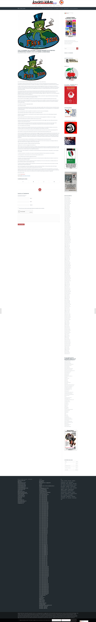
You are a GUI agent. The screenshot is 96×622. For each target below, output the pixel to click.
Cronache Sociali (20, 489)
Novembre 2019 (66, 278)
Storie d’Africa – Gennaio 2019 (43, 606)
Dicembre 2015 (66, 329)
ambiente (62, 480)
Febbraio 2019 (66, 288)
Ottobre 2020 (66, 266)
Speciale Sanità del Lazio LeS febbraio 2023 (45, 605)
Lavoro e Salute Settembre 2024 (44, 592)
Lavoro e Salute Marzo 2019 (43, 557)
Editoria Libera (20, 491)
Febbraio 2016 (66, 326)
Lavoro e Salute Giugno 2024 (43, 532)
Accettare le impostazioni (56, 620)
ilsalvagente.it (66, 408)
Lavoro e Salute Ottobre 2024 (43, 581)
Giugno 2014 (66, 348)
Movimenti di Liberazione (21, 492)
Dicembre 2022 (66, 238)
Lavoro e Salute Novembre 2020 (44, 570)
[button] (70, 27)
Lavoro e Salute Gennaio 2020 (43, 520)
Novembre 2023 (66, 227)
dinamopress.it (66, 391)
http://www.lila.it (66, 366)
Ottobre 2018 (66, 292)
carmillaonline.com (67, 401)
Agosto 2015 (66, 333)
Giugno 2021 (66, 258)
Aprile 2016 (66, 324)
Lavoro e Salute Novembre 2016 (44, 566)
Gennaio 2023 (66, 237)
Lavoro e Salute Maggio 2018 (43, 547)
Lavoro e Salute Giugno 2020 (43, 527)
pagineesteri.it (66, 423)
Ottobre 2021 (66, 253)
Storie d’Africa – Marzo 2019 (43, 608)
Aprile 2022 (66, 247)
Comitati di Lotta (20, 483)
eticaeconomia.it (66, 395)
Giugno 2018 (66, 296)
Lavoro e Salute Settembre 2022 (44, 590)
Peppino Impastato (42, 600)
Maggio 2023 (66, 233)
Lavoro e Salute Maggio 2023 (43, 552)
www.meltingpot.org (67, 424)
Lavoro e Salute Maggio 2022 (43, 551)
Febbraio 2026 (66, 198)
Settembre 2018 (66, 293)
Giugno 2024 (66, 219)
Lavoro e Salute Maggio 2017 (43, 546)
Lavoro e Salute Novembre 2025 (44, 576)
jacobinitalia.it (66, 407)
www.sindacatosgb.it (67, 382)
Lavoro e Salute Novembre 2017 (44, 567)
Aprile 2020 (66, 273)
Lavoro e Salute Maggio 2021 (43, 550)
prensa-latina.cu (66, 416)
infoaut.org (66, 414)
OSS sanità (19, 498)
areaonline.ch (66, 411)
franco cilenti (74, 483)
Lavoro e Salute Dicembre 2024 (43, 507)
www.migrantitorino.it (67, 371)
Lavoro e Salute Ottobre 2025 (43, 582)
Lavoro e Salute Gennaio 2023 (43, 523)
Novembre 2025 (66, 201)
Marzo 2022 (66, 248)
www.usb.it (66, 379)
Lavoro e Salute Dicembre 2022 (43, 505)
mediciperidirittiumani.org (68, 393)
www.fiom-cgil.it (66, 378)
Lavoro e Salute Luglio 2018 (43, 536)
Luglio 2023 (66, 231)
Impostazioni (73, 620)
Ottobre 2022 (66, 241)
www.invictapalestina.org (68, 421)
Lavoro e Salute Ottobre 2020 (43, 577)
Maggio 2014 (66, 349)
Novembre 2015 (66, 330)
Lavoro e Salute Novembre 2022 (44, 572)
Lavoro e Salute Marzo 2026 (43, 565)
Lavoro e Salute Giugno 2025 (43, 533)
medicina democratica (64, 490)
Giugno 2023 (66, 232)
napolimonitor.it (66, 425)
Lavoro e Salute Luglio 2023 (43, 541)
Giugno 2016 (66, 322)
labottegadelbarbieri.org (68, 388)
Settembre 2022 (66, 242)
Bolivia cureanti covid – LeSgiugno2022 (45, 482)
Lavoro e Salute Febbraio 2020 (43, 509)
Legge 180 (62, 489)
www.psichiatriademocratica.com (69, 384)
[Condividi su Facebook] (23, 181)
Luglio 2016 (66, 321)
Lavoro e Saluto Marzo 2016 (43, 594)
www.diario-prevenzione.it (68, 369)
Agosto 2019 (66, 281)
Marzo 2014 (66, 351)
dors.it (65, 396)
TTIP (66, 497)
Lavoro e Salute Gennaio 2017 (43, 517)
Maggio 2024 (66, 220)
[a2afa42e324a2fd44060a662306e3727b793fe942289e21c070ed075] (38, 30)
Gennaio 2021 (66, 263)
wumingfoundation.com (68, 387)
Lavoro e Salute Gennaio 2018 (43, 518)
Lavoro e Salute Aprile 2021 (43, 496)
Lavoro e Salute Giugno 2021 (43, 528)
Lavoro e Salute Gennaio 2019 (43, 519)
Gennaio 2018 (66, 302)
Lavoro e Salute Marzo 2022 (43, 561)
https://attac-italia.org (67, 363)
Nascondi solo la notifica (66, 620)
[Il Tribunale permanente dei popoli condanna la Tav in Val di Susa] (95, 311)
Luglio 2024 (66, 218)
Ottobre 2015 (66, 331)
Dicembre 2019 (66, 277)
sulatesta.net (66, 412)
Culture (19, 490)
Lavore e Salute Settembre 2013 (44, 494)
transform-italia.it (67, 400)
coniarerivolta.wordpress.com (68, 392)
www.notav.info (66, 373)
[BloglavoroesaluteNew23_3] (48, 2)
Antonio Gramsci (41, 480)
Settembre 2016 (66, 319)
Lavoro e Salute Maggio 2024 (43, 553)
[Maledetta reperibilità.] (1, 311)
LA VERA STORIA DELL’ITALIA (43, 493)
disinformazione (71, 482)
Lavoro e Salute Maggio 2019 (43, 548)
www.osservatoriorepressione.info (69, 370)
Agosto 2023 (66, 230)
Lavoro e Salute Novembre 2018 (44, 568)
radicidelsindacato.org (67, 417)
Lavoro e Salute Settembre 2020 (44, 587)
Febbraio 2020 (66, 275)
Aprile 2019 (66, 286)
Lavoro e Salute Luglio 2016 (43, 534)
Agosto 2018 (66, 294)
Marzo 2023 (66, 235)
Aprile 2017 (66, 311)
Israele (68, 487)
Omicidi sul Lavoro (42, 599)
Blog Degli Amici (41, 481)
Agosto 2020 (66, 268)
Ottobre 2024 (66, 215)
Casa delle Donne (63, 482)
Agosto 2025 (66, 204)
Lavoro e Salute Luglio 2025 (43, 543)
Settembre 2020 (66, 267)
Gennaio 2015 (66, 340)
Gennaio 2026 (66, 199)
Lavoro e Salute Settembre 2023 (44, 591)
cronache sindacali (20, 495)
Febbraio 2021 (66, 262)
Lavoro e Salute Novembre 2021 (44, 571)
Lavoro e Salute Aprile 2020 (43, 495)
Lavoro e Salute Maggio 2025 (43, 554)
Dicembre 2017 (66, 303)
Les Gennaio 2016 (41, 597)
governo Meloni (63, 486)
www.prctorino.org (67, 362)
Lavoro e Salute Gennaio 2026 (43, 526)
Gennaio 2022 (66, 250)
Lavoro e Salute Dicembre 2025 (43, 508)
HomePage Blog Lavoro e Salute (44, 488)
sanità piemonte (68, 496)
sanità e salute (20, 499)
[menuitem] (36, 6)
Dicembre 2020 (66, 264)
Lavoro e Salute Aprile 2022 (43, 497)
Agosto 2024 (66, 217)
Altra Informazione (30, 53)
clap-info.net (66, 405)
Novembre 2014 (66, 343)
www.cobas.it (66, 381)
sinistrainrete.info (67, 410)
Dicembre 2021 (66, 251)
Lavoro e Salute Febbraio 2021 (43, 510)
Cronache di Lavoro (21, 484)
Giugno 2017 (66, 309)
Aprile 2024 (66, 221)
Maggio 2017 (66, 310)
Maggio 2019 (66, 285)
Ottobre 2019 (66, 279)
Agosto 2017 (66, 307)
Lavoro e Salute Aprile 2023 (43, 498)
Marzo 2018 (66, 300)
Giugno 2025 (66, 206)
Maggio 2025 (66, 207)
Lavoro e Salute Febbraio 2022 (43, 511)
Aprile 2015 (66, 337)
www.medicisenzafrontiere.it (68, 368)
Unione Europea (74, 497)
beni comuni (69, 480)
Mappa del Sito (41, 598)
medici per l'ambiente (70, 490)
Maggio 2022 (66, 246)
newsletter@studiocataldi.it (26, 175)
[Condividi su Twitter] (33, 181)
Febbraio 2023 (66, 236)
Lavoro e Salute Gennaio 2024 (43, 524)
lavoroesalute (75, 487)
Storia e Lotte (20, 494)
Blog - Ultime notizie (21, 8)
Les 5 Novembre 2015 (42, 595)
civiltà (67, 482)
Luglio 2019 (66, 282)
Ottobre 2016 (66, 318)
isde (66, 487)
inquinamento (63, 487)
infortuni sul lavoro (72, 486)
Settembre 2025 (66, 203)
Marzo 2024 (66, 222)
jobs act (71, 487)
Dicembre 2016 (66, 316)
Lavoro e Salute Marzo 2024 (43, 563)
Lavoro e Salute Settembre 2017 (44, 584)
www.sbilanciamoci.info (67, 365)
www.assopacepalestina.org (68, 422)
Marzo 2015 (66, 338)
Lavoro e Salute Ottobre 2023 (43, 580)
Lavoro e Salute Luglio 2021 (43, 539)
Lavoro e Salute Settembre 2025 (44, 593)
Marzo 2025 (66, 209)
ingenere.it (66, 406)
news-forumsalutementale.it (68, 409)
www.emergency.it (67, 367)
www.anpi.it (66, 383)
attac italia (65, 480)
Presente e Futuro (41, 601)
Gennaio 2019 (66, 289)
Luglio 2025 (66, 205)
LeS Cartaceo (41, 596)
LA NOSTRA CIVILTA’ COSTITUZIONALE (44, 492)
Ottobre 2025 (66, 202)
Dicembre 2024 (66, 213)
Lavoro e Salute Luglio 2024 (43, 542)
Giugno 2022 (66, 245)
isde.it (65, 413)
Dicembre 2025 (66, 200)
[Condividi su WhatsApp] (44, 181)
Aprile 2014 (66, 350)
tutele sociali (69, 497)
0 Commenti (24, 53)
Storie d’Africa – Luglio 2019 (43, 607)
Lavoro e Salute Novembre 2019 (44, 569)
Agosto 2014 (66, 346)
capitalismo (73, 480)
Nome (31, 198)
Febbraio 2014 (66, 352)
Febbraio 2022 (66, 249)
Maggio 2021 (66, 259)
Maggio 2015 (66, 336)
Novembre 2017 (66, 304)
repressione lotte (67, 493)
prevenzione (62, 493)
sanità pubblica (63, 497)
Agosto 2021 (66, 256)
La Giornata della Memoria (43, 491)
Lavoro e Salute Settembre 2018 (44, 585)
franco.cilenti (37, 53)
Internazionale (20, 496)
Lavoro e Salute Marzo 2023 (43, 562)
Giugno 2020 (66, 271)
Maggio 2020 (66, 272)
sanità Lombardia (63, 496)
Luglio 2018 (66, 295)
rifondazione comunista (73, 493)
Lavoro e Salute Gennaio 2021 (43, 521)
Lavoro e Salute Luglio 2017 (43, 535)
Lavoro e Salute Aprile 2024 (43, 499)
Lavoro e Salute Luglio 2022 (43, 540)
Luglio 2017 (66, 308)
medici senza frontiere (64, 492)
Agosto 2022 (66, 243)
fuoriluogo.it (66, 402)
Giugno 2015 (66, 335)
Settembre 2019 (66, 280)
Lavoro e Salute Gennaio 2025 (43, 525)
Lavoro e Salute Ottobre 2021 (43, 578)
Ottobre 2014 (66, 344)
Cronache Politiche (20, 485)
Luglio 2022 (66, 244)
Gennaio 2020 (66, 276)
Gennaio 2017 (66, 315)
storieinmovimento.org (67, 397)
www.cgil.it (66, 377)
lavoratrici (19, 497)
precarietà (73, 492)
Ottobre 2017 (66, 305)
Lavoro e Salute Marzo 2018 (43, 556)
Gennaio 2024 (66, 224)
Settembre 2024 (66, 216)
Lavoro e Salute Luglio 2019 (43, 537)
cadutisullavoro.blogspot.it (68, 386)
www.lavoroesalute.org (67, 43)
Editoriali (40, 484)
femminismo (70, 483)
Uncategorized (20, 503)
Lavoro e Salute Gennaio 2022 (43, 522)
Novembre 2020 (66, 265)
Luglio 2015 (66, 334)
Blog (33, 53)
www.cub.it (66, 380)
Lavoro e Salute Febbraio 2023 (43, 512)
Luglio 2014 (66, 347)
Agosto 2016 (66, 320)
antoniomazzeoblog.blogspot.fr (69, 394)
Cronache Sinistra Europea (22, 488)
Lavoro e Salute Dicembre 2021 (43, 504)
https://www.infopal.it (67, 426)
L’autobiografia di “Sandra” (43, 490)
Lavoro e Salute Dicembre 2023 (43, 506)
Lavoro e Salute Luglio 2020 (43, 538)
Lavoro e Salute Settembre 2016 (44, 583)
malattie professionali (71, 489)
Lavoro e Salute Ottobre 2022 (43, 579)
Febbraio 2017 (66, 314)
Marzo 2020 (66, 274)
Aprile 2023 (66, 234)
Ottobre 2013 (66, 353)
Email (31, 201)
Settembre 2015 (66, 332)
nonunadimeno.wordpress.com (69, 399)
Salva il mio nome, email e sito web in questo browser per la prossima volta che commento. (31, 208)
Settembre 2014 (66, 345)
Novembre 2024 (66, 214)
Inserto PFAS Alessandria (42, 489)
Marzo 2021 (66, 261)
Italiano (67, 13)
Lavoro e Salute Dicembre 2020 (43, 503)
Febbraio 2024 (66, 223)
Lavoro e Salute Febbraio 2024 (43, 513)
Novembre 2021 (66, 252)
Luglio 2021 (66, 257)
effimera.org (66, 415)
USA (61, 499)
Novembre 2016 (66, 317)
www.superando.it (67, 372)
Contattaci (40, 483)
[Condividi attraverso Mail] (54, 181)
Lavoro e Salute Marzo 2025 (43, 564)
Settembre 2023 (66, 229)
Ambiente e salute (20, 480)
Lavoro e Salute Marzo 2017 (43, 555)
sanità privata (73, 496)
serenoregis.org (66, 420)
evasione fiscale (63, 483)
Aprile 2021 (66, 260)
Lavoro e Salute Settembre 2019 (44, 586)
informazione (67, 486)
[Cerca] (61, 6)
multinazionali (69, 492)
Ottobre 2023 (66, 228)
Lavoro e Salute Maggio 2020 (43, 549)
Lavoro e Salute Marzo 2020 (43, 558)
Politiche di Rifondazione (21, 493)
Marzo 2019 (66, 287)
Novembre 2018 (66, 291)
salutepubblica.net (67, 398)
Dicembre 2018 (66, 290)
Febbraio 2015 (66, 339)
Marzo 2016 (66, 325)
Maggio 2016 (66, 323)
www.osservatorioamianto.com (69, 385)
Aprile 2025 (66, 208)
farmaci (67, 483)
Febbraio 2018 (66, 301)
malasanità (65, 489)
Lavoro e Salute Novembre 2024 (44, 575)
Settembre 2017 (66, 306)
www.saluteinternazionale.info (68, 364)
